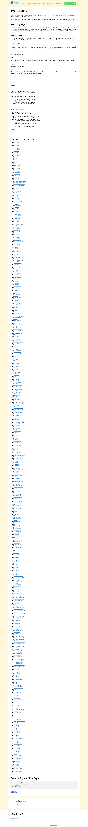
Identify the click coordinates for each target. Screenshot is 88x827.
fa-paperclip (17, 571)
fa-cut (17, 545)
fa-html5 (16, 722)
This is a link (27, 38)
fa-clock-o (16, 198)
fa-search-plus (17, 382)
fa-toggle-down (19, 455)
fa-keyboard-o (17, 297)
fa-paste (17, 573)
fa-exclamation (17, 240)
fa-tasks (16, 438)
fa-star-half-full (19, 422)
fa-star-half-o (17, 423)
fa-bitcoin (18, 501)
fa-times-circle (17, 451)
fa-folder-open (17, 268)
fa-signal (17, 393)
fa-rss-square (17, 378)
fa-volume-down (18, 477)
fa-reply (16, 369)
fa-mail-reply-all (18, 317)
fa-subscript (17, 426)
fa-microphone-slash (19, 324)
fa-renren (16, 735)
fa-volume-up (17, 479)
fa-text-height (17, 584)
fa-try (15, 524)
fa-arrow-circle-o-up (19, 614)
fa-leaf (16, 300)
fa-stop (16, 690)
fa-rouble (18, 518)
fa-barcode (17, 155)
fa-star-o (16, 425)
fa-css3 (16, 703)
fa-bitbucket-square (19, 699)
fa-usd (15, 527)
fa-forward (17, 680)
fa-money (17, 334)
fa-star (16, 418)
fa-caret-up (16, 640)
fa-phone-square (18, 344)
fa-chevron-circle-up (19, 646)
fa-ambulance (18, 761)
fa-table (16, 583)
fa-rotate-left (19, 576)
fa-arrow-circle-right (19, 616)
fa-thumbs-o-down (18, 444)
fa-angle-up (17, 606)
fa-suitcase (17, 428)
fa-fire (15, 255)
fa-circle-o (16, 197)
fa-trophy (16, 462)
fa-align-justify (17, 533)
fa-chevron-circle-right (19, 645)
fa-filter (16, 254)
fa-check (16, 188)
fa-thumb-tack (17, 441)
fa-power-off (17, 355)
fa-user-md (17, 769)
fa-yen (17, 530)
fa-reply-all (17, 370)
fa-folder (16, 266)
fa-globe (16, 281)
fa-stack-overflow (18, 739)
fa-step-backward (18, 688)
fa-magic (16, 311)
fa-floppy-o (17, 557)
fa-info (15, 293)
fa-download (17, 228)
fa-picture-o (17, 346)
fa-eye (16, 247)
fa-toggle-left (19, 456)
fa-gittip (16, 718)
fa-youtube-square (18, 759)
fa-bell (15, 159)
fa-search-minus (18, 380)
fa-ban (16, 152)
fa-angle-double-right (19, 599)
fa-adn (16, 693)
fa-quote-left (17, 363)
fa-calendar (17, 175)
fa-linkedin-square (18, 726)
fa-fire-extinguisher (18, 257)
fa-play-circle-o (18, 686)
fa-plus (16, 349)
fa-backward (17, 672)
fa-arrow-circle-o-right (19, 613)
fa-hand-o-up (17, 657)
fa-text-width (17, 586)
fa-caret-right (17, 633)
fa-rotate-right (19, 577)
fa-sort (15, 398)
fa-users (17, 474)
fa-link (15, 563)
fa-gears (18, 277)
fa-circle (16, 195)
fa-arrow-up (17, 623)
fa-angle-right (17, 604)
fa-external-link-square (19, 245)
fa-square (16, 415)
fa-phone (16, 343)
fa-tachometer (17, 433)
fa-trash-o (16, 461)
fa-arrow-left (17, 620)
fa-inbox (16, 291)
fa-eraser (16, 237)
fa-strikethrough (18, 581)
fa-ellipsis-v (16, 232)
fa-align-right (17, 535)
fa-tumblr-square (18, 744)
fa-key (16, 296)
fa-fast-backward (18, 678)
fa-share (16, 383)
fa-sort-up (18, 412)
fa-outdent (16, 570)
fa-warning (18, 481)
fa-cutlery (16, 222)
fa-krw (16, 514)
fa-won (17, 528)
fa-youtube (17, 757)
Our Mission (27, 3)
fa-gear (17, 276)
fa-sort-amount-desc (19, 403)
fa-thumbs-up (17, 446)
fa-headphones (17, 286)
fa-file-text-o (17, 554)
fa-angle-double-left (19, 597)
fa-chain (17, 538)
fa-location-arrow (18, 309)
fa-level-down (17, 304)
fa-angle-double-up (18, 600)
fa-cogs (16, 210)
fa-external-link (18, 244)
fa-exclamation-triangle (19, 243)
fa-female (16, 250)
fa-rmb (17, 517)
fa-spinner (16, 413)
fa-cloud (17, 199)
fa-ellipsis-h (17, 231)
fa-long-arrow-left (18, 660)
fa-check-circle (17, 189)
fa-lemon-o (17, 303)
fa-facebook (17, 708)
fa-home (16, 290)
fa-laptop (17, 299)
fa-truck (16, 464)
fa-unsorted (18, 469)
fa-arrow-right (17, 622)
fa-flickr (16, 711)
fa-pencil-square (18, 340)
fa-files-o (16, 556)
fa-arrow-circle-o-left (19, 612)
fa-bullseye (17, 174)
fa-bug (16, 169)
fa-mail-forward (19, 314)
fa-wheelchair (17, 482)
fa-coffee (17, 207)
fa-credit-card (17, 218)
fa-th (15, 587)
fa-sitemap (17, 395)
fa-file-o (16, 551)
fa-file (15, 550)
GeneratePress (53, 825)
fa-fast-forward (18, 679)
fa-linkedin (16, 725)
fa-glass (16, 280)
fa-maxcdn (17, 729)
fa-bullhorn (17, 172)
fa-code (16, 204)
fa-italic (16, 561)
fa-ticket (16, 448)
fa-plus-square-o (18, 353)
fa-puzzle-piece (18, 357)
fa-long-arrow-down (19, 659)
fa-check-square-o (18, 194)
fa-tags (16, 436)
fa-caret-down (17, 630)
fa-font (16, 558)
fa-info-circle (17, 294)
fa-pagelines (17, 731)
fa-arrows (16, 146)
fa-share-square (18, 385)
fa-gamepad (17, 273)
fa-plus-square (17, 352)
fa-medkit (16, 765)
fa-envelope (17, 234)
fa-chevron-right (18, 650)
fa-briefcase (17, 168)
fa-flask (16, 264)
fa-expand (16, 676)
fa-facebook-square (19, 709)
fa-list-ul (16, 568)
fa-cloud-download (18, 201)
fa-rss (15, 376)
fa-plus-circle (17, 350)
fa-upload (16, 471)
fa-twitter (16, 745)
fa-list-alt (16, 566)
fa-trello (16, 741)
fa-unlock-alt (17, 468)
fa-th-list (16, 590)
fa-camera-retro (18, 179)
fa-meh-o (16, 322)
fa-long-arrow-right (18, 662)
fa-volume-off (17, 478)
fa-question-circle (18, 362)
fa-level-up (17, 306)
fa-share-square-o (18, 386)
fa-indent (16, 560)
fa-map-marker (17, 320)
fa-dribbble (17, 705)
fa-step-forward (18, 689)
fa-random (16, 366)
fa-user (16, 472)
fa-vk (15, 749)
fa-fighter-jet (18, 251)
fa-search (16, 379)
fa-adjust (16, 142)
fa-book (16, 164)
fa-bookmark (17, 165)
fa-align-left (17, 534)
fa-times (16, 449)
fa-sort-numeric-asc (19, 409)
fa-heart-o (16, 288)
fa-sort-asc (16, 405)
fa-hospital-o (17, 764)
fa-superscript (17, 431)
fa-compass (17, 217)
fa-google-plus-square (19, 721)
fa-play (16, 683)
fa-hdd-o (16, 284)
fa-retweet (17, 372)
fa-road (16, 373)
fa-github (16, 713)
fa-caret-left (17, 632)
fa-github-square (18, 716)
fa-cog (16, 208)
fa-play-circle (17, 685)
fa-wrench (16, 484)
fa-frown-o (17, 271)
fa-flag (16, 258)
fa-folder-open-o (18, 270)
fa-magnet (16, 313)
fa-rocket (16, 375)
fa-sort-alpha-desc (18, 400)
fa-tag (15, 435)
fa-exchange (17, 238)
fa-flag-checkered (18, 260)
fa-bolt (15, 162)
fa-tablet (16, 432)
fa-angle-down (17, 601)
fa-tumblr (16, 742)
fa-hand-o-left (17, 655)
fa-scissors (16, 580)
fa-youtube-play (18, 692)
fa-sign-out (17, 392)
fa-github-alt (17, 715)
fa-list (15, 564)
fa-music (16, 337)
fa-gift (15, 278)
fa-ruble (17, 521)
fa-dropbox (17, 706)
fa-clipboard (17, 541)
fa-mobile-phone (19, 333)
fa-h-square (17, 762)
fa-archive (16, 145)
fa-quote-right (17, 365)
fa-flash (17, 263)
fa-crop (16, 220)
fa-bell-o (16, 161)
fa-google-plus (17, 719)
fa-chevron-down (18, 647)
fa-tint (15, 454)
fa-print (16, 356)
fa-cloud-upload (18, 202)
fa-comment (17, 211)
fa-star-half (17, 419)
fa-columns (17, 543)
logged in (18, 804)
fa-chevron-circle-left (19, 643)
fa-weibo (16, 751)
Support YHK (13, 820)
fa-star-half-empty (20, 421)
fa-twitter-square (18, 746)
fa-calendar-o (17, 176)
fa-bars (16, 156)
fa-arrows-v (17, 149)
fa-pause (16, 682)
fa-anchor (16, 143)
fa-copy (17, 544)
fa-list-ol (16, 567)
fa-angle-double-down (19, 596)
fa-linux (16, 728)
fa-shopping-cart (18, 389)
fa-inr (15, 511)
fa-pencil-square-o (18, 342)
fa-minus (16, 326)
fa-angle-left (17, 603)
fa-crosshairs (17, 221)
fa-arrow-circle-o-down (19, 610)
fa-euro (17, 508)
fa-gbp (15, 510)
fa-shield (16, 388)
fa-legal (17, 301)
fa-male (15, 319)
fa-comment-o (17, 212)
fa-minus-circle (17, 327)
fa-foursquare (17, 712)
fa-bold (16, 537)
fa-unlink (18, 594)
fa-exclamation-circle (19, 241)
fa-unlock (16, 467)
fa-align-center (17, 531)
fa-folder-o (17, 267)
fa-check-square (18, 192)
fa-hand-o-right (18, 656)
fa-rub (15, 520)
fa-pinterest (17, 732)
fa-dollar (17, 505)
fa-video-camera (18, 475)
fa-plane (16, 347)
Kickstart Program (14, 818)
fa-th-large (17, 589)
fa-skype (16, 736)
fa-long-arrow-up (18, 663)
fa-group (18, 283)
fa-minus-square (18, 329)
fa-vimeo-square (18, 748)
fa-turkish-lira (19, 525)
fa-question (17, 360)
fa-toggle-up (18, 459)
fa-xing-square (17, 755)
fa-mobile (16, 332)
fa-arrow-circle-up (18, 617)
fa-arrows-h (17, 148)
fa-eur (15, 507)
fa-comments (17, 214)
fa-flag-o (16, 261)
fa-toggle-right (19, 458)
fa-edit (17, 230)
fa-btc (15, 502)
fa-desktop (17, 225)
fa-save (17, 579)
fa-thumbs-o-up (18, 445)
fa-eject (16, 675)
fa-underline (17, 591)
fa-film (16, 253)
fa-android (16, 695)
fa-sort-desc (17, 406)
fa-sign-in (16, 390)
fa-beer (16, 158)
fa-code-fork (17, 205)
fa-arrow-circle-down (19, 607)
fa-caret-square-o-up (19, 185)
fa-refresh (16, 367)
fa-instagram (17, 724)
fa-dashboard (19, 224)
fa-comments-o (18, 215)
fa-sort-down (18, 408)
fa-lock (16, 310)
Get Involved (47, 3)
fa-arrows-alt (17, 626)
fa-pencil (16, 339)
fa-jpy (15, 512)
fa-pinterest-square (18, 734)
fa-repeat (16, 574)
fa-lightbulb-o (17, 307)
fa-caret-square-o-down (20, 181)
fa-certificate (17, 187)
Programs (36, 3)
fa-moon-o (17, 336)
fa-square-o (17, 416)
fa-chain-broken (18, 540)
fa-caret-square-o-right (19, 184)
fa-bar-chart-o (17, 154)
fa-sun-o (16, 429)
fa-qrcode (16, 359)
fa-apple (16, 696)
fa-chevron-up (17, 652)
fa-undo (16, 593)
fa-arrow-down (17, 619)
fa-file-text (16, 553)
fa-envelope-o (17, 235)
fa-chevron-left (17, 649)
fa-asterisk (16, 151)
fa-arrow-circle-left (18, 609)
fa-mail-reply (19, 316)
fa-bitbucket (17, 698)
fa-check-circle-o (18, 191)
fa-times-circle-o (18, 452)
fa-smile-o (16, 396)
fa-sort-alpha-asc (18, 399)
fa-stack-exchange (18, 738)
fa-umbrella (17, 465)
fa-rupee (17, 523)
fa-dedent (18, 547)
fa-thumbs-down (18, 442)
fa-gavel (16, 274)
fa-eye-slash (17, 248)
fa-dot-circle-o (17, 227)
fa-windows (17, 752)
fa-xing (16, 754)
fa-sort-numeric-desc (19, 411)
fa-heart (16, 287)
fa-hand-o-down (18, 653)
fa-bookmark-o (17, 166)
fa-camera (16, 178)
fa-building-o (17, 171)
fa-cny (17, 504)
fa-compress (17, 673)
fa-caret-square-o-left (19, 182)
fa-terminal (17, 439)
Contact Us (57, 3)
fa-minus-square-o (18, 330)
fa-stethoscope (18, 768)
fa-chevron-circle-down (19, 642)
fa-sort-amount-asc (19, 402)
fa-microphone (17, 323)
